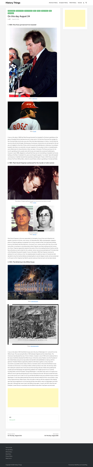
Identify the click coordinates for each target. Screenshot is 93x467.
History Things (13, 2)
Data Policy (8, 454)
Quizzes (80, 2)
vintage (34, 202)
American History (53, 2)
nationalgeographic (35, 346)
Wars (50, 10)
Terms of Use (9, 447)
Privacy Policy (9, 456)
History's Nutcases (28, 10)
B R (9, 19)
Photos (38, 10)
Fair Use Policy (9, 449)
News (35, 10)
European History (63, 2)
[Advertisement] (33, 397)
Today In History (45, 10)
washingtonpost (34, 301)
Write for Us (8, 458)
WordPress (77, 464)
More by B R (12, 420)
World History (72, 2)
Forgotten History (19, 10)
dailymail (34, 234)
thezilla (34, 131)
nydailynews (34, 98)
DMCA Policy (9, 451)
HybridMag (84, 464)
